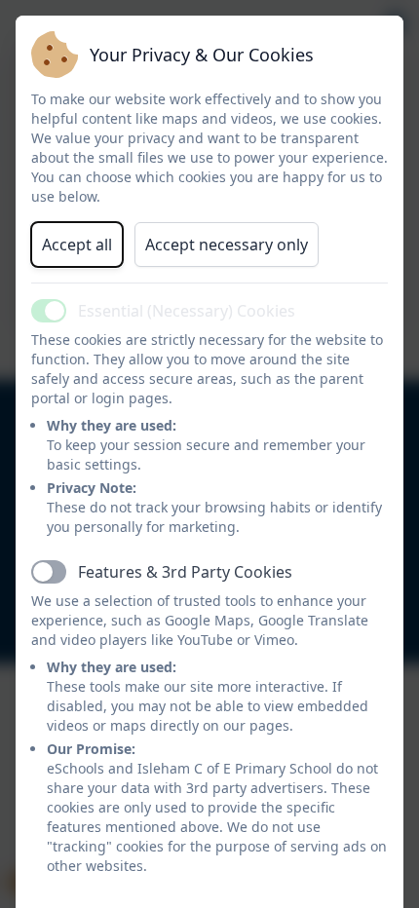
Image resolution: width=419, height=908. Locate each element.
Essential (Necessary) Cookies (186, 311)
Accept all (77, 244)
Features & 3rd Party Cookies (185, 572)
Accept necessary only (226, 244)
